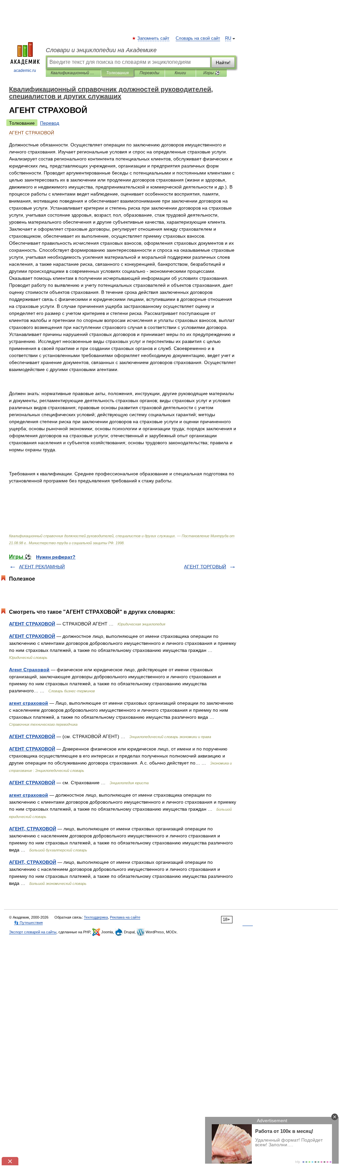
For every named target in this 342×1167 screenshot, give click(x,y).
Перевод (49, 123)
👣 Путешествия (28, 923)
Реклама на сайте (125, 917)
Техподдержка (96, 917)
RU (228, 38)
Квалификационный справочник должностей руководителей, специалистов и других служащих (73, 73)
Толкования (117, 73)
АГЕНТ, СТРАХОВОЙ (32, 828)
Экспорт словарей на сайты (32, 932)
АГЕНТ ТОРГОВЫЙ (205, 566)
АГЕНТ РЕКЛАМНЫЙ (42, 566)
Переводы (149, 73)
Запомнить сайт (153, 38)
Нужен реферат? (55, 557)
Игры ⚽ (211, 73)
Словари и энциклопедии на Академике (101, 50)
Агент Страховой (29, 669)
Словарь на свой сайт (198, 38)
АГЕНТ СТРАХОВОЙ (32, 623)
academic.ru (25, 70)
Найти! (223, 62)
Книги (180, 73)
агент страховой (28, 703)
